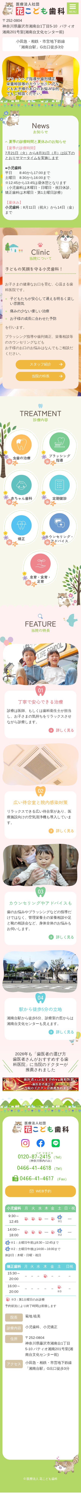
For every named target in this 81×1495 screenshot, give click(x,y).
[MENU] (73, 8)
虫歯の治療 (22, 457)
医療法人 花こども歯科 (42, 1478)
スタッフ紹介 (40, 364)
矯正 (21, 538)
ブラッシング (59, 458)
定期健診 (59, 498)
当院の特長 (41, 376)
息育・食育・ (40, 579)
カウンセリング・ (59, 538)
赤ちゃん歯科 (21, 498)
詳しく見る (65, 730)
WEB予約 (43, 1191)
